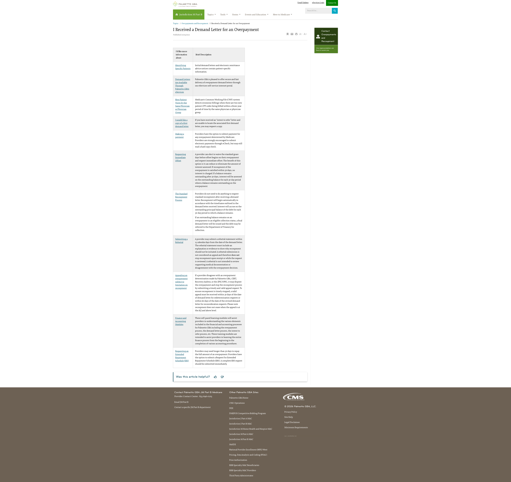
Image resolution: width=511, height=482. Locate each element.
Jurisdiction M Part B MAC (241, 439)
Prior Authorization (238, 460)
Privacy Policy (290, 412)
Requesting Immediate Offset (180, 157)
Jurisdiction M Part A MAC (241, 434)
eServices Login (318, 3)
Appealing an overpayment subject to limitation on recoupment (181, 281)
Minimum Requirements (296, 428)
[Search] (335, 11)
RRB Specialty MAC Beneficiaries (244, 465)
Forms (235, 15)
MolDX (232, 445)
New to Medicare (281, 15)
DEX (231, 408)
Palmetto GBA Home (238, 398)
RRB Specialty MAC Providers (242, 471)
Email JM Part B (181, 402)
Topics (210, 15)
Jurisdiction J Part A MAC (240, 419)
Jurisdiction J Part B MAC (240, 424)
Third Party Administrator (241, 476)
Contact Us (332, 3)
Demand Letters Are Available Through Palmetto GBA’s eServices (182, 85)
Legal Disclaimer (292, 422)
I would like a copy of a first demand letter (182, 123)
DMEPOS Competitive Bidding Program (247, 413)
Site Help (288, 417)
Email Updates (303, 3)
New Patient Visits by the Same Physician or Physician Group (182, 106)
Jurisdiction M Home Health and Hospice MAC (250, 429)
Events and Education (255, 15)
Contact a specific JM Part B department (192, 407)
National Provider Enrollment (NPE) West (248, 450)
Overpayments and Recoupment (195, 24)
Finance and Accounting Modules (180, 321)
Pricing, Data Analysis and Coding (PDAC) (248, 455)
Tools (222, 15)
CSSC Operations (237, 403)
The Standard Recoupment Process (181, 197)
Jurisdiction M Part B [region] (190, 14)
